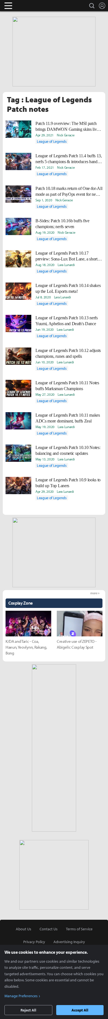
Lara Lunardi (66, 264)
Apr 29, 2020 (44, 491)
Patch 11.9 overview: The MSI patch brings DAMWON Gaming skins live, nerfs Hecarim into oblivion (67, 126)
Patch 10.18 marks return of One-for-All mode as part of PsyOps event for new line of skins (68, 191)
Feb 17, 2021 (44, 167)
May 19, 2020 (45, 426)
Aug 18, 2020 (45, 264)
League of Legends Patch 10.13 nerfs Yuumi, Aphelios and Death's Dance (66, 320)
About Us (23, 928)
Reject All (28, 1010)
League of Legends (52, 141)
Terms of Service (79, 928)
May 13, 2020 (45, 459)
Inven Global (30, 5)
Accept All (79, 1010)
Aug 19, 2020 (45, 232)
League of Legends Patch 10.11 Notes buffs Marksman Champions (67, 385)
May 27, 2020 (45, 394)
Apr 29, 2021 (44, 135)
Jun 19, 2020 (44, 329)
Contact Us (49, 928)
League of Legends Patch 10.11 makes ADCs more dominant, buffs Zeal (67, 418)
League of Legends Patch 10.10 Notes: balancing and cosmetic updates (67, 450)
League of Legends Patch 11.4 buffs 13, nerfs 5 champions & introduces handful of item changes (68, 159)
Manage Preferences (21, 995)
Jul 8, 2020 (43, 297)
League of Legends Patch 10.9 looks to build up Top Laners (68, 482)
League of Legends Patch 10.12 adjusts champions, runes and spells (68, 353)
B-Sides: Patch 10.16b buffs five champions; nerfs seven (62, 223)
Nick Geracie (65, 135)
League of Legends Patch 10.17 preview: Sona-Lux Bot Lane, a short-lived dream (67, 256)
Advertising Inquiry (69, 941)
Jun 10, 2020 (44, 362)
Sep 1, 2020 (43, 200)
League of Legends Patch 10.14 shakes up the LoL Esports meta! (68, 288)
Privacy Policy (34, 941)
